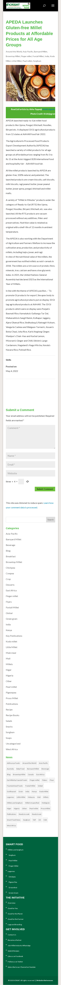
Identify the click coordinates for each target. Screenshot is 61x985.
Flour (52, 780)
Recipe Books (12, 715)
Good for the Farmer (16, 919)
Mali (8, 658)
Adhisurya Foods (13, 763)
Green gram (11, 618)
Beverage (10, 545)
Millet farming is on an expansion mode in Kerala (33, 392)
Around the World (14, 51)
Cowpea (10, 573)
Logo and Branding (15, 924)
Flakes (44, 780)
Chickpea (10, 567)
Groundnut (12, 887)
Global (9, 613)
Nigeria (9, 675)
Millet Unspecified (32, 803)
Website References (45, 980)
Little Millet (17, 61)
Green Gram (13, 893)
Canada (31, 774)
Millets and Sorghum (15, 803)
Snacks (9, 726)
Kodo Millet (43, 791)
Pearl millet (27, 61)
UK (39, 820)
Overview (11, 903)
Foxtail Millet (38, 56)
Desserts (10, 584)
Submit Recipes (13, 951)
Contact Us (12, 935)
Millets (9, 664)
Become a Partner (15, 940)
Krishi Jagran (48, 109)
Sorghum (37, 61)
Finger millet (26, 56)
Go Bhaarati (11, 791)
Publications (12, 703)
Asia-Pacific (28, 51)
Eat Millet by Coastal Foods (17, 780)
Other (9, 681)
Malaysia (31, 797)
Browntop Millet (13, 56)
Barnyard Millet (40, 51)
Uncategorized (13, 743)
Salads (9, 720)
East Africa (11, 590)
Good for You (13, 908)
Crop (8, 579)
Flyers (9, 601)
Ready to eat (36, 814)
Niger (8, 669)
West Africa (12, 749)
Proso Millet (12, 698)
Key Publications (14, 635)
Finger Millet (13, 866)
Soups (9, 738)
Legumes (10, 797)
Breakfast (11, 556)
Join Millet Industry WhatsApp (19, 945)
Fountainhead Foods (15, 786)
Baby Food (20, 769)
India (47, 56)
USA (45, 820)
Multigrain (46, 803)
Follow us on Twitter (15, 962)
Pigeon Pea (12, 882)
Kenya (9, 630)
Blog (8, 550)
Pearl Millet (12, 860)
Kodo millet (11, 641)
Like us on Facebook (15, 956)
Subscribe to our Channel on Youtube (21, 967)
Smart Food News (13, 820)
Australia (10, 769)
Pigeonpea (11, 692)
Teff (34, 820)
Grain (21, 791)
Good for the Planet (15, 914)
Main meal (11, 652)
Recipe (9, 709)
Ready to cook (24, 814)
